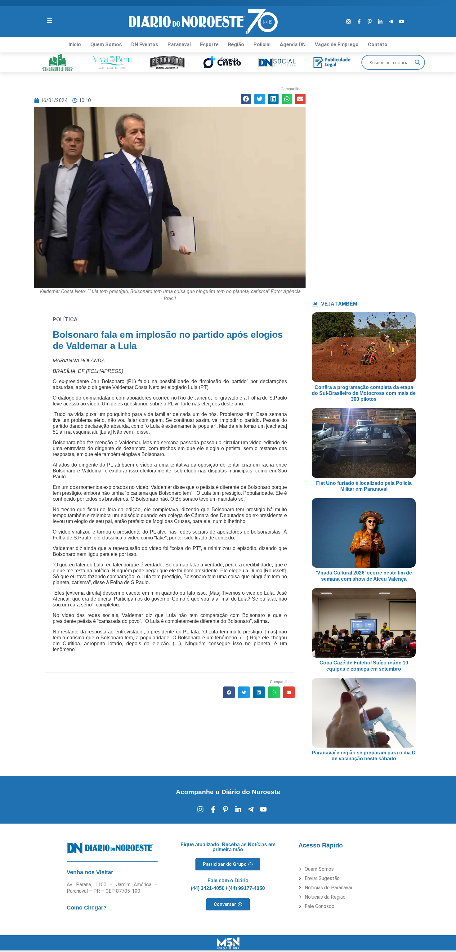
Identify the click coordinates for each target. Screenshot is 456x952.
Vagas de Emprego (337, 44)
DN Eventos (144, 44)
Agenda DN (293, 44)
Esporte (209, 44)
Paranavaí (179, 44)
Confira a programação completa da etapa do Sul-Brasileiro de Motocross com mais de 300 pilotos (364, 393)
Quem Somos (106, 44)
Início (75, 44)
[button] (246, 99)
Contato (377, 44)
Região (236, 44)
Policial (261, 44)
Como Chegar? (87, 908)
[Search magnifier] (417, 62)
